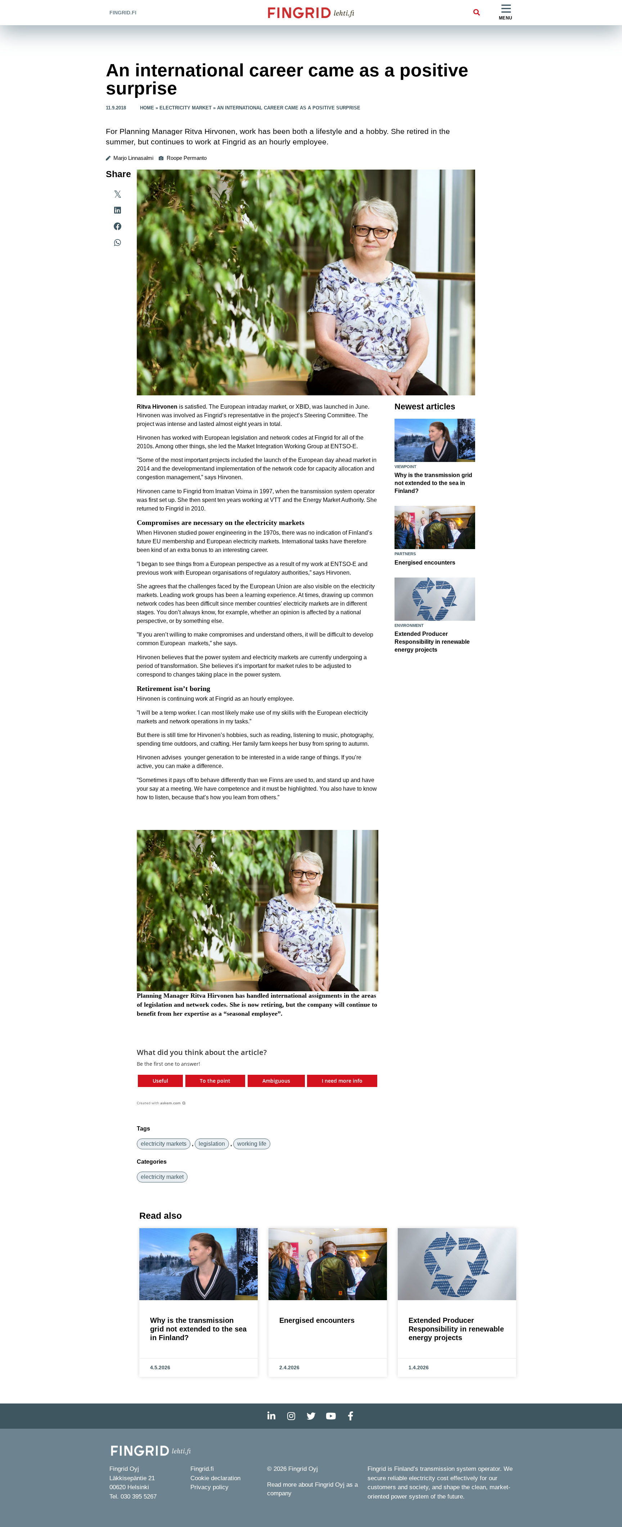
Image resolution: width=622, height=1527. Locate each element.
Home (147, 108)
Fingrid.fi (122, 12)
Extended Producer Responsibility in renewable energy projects (432, 642)
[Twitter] (311, 1416)
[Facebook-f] (351, 1416)
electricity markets (163, 1144)
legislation (212, 1144)
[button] (476, 13)
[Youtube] (331, 1416)
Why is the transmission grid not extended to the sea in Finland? (433, 483)
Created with (159, 1102)
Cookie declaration (215, 1478)
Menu (506, 18)
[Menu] (506, 9)
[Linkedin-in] (271, 1416)
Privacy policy (209, 1487)
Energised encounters (425, 563)
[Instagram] (291, 1416)
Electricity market (185, 108)
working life (251, 1144)
